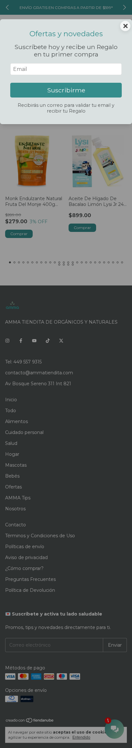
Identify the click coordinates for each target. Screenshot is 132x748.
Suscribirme (66, 90)
